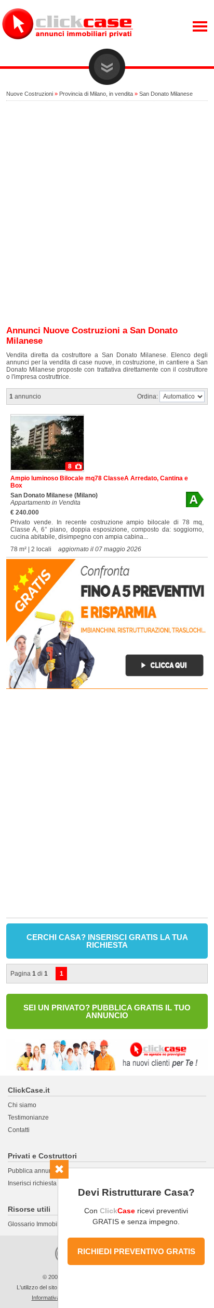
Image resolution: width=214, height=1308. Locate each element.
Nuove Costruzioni (29, 94)
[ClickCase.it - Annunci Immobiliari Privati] (67, 46)
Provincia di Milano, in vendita (96, 94)
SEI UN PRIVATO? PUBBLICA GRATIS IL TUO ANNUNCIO (107, 1011)
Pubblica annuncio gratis (43, 1170)
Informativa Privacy (56, 1298)
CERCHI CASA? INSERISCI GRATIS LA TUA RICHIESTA (107, 941)
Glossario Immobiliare (39, 1224)
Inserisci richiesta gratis (41, 1183)
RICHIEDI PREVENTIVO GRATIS (136, 1251)
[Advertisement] (107, 213)
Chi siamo (22, 1105)
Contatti (19, 1130)
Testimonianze (28, 1117)
